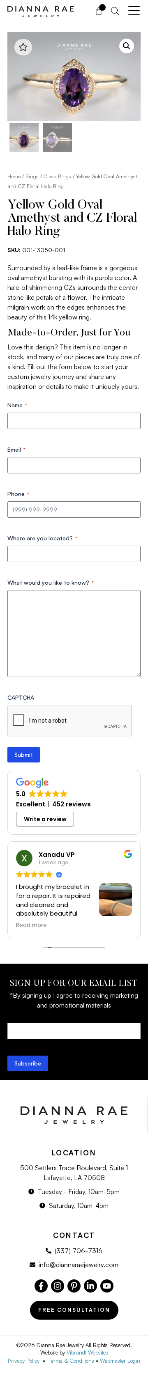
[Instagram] (57, 1286)
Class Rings (57, 176)
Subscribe (27, 1063)
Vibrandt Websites (87, 1352)
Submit (23, 754)
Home (14, 176)
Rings (32, 176)
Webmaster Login (120, 1360)
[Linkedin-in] (90, 1286)
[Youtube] (106, 1286)
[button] (126, 46)
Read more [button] (31, 925)
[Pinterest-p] (74, 1286)
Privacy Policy (25, 1360)
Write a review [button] (45, 819)
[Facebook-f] (41, 1286)
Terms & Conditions (71, 1360)
